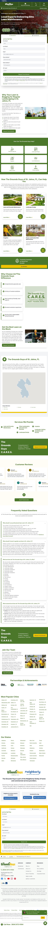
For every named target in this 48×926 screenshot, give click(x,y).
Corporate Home (41, 873)
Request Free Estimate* (24, 74)
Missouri (22, 743)
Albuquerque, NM (6, 702)
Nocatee (19, 407)
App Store (28, 798)
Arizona (3, 743)
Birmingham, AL (5, 714)
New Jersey (23, 757)
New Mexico (23, 759)
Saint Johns (6, 409)
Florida (3, 755)
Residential (13, 35)
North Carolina (33, 743)
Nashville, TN (33, 700)
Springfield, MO (42, 709)
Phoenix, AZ (32, 711)
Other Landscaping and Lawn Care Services (24, 428)
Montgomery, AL (24, 720)
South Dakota (33, 758)
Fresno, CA (13, 714)
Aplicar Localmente (30, 878)
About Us (28, 868)
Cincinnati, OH (5, 721)
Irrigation (5, 238)
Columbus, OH (14, 700)
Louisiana (13, 753)
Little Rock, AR (23, 710)
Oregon (31, 750)
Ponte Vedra (33, 407)
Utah (40, 743)
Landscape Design (31, 207)
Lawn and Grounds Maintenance (12, 207)
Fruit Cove (5, 407)
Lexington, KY (23, 708)
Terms (17, 80)
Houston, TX (14, 724)
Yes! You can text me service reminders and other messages (16, 844)
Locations (11, 856)
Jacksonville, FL (14, 726)
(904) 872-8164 (8, 870)
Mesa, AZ (22, 715)
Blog (38, 866)
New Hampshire (22, 753)
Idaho (3, 760)
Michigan (13, 758)
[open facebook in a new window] (2, 879)
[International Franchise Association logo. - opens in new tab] (3, 883)
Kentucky (13, 750)
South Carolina (33, 755)
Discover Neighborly (11, 799)
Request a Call (24, 841)
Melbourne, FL (23, 713)
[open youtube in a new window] (9, 879)
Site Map (39, 871)
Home (4, 856)
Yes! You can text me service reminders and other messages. (17, 77)
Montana (22, 745)
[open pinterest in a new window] (15, 879)
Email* (4, 51)
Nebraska (22, 748)
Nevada (22, 750)
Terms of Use (6, 910)
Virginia (41, 748)
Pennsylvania (33, 753)
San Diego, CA (42, 702)
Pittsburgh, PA (33, 714)
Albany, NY (4, 700)
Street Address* (6, 62)
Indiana (12, 743)
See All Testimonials (24, 499)
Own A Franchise (30, 873)
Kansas (12, 748)
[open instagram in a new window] (12, 879)
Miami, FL (22, 718)
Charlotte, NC (5, 716)
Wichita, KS (41, 721)
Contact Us (28, 871)
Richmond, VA (33, 719)
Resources (40, 863)
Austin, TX (4, 707)
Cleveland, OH (5, 724)
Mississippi (22, 740)
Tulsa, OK (41, 714)
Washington (42, 750)
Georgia (3, 758)
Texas (40, 740)
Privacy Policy (22, 80)
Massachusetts (14, 755)
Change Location (43, 8)
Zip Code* (4, 835)
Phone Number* (6, 57)
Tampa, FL (41, 712)
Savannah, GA (42, 704)
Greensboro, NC (14, 719)
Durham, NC (14, 705)
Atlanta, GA (4, 705)
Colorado (4, 750)
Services (20, 863)
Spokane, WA (42, 707)
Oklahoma (32, 748)
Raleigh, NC (32, 716)
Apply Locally (29, 876)
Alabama (4, 740)
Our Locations (40, 868)
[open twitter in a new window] (5, 879)
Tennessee (32, 760)
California (4, 748)
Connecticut (4, 753)
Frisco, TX (13, 716)
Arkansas (4, 745)
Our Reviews (24, 266)
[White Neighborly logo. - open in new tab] (4, 1)
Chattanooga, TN (6, 719)
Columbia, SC (5, 726)
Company (28, 863)
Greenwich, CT (14, 721)
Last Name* (5, 46)
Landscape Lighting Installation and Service (40, 431)
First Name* (5, 40)
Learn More (6, 217)
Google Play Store (40, 798)
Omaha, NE (32, 706)
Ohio (31, 745)
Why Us (27, 866)
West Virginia (42, 753)
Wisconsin (41, 755)
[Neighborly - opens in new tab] (6, 883)
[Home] (1, 856)
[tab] (12, 35)
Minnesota (13, 760)
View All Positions (7, 672)
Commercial (36, 35)
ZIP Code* (5, 68)
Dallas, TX (13, 702)
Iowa (12, 745)
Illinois (12, 740)
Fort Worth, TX (14, 711)
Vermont (41, 745)
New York (32, 740)
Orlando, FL (32, 709)
